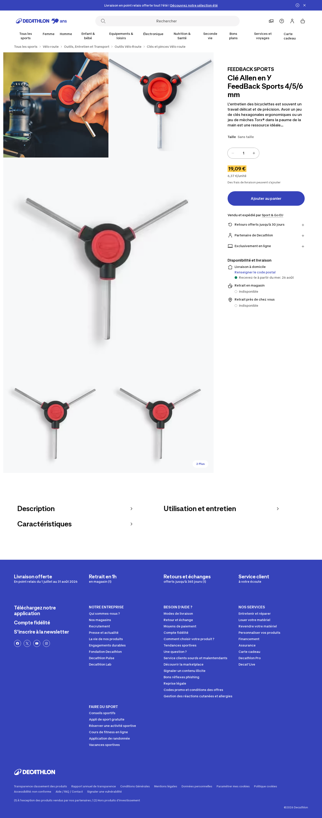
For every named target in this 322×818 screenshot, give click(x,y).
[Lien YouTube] (36, 643)
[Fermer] (304, 5)
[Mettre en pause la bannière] (297, 5)
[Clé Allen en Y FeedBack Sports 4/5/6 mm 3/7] (108, 263)
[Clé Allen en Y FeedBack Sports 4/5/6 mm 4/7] (55, 420)
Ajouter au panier (266, 198)
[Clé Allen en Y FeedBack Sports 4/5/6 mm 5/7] (161, 420)
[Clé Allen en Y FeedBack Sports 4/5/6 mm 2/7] (55, 105)
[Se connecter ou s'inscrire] (292, 21)
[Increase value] (254, 153)
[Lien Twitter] (27, 643)
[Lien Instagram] (46, 643)
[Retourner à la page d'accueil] (41, 21)
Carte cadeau (290, 36)
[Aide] (281, 21)
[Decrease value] (233, 153)
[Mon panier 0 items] (302, 21)
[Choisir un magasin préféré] (271, 21)
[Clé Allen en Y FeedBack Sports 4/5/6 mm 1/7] (161, 105)
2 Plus (200, 464)
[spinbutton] (243, 153)
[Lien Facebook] (17, 643)
